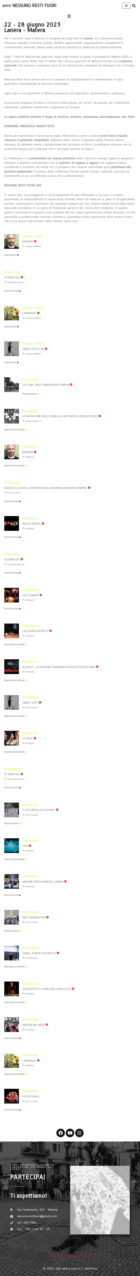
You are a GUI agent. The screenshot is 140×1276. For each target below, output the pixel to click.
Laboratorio (10, 254)
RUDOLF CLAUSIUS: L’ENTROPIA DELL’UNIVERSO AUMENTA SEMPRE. (45, 488)
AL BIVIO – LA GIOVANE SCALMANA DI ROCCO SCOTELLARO (58, 667)
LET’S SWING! (30, 595)
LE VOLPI (27, 738)
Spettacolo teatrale (14, 429)
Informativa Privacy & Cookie (70, 1255)
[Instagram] (79, 1133)
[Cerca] (134, 6)
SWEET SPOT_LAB (33, 349)
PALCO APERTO (31, 523)
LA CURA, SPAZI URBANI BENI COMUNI (45, 384)
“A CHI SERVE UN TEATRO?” (38, 810)
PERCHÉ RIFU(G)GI (33, 1025)
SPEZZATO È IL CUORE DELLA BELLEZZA (46, 989)
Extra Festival (11, 290)
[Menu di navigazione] (126, 6)
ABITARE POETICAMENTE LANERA (42, 881)
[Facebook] (60, 1133)
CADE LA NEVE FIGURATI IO (39, 953)
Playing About (29, 393)
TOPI (25, 846)
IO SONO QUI (12, 277)
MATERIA (27, 241)
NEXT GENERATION (33, 917)
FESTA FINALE (30, 1096)
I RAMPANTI (29, 313)
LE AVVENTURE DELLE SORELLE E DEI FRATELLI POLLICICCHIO (60, 416)
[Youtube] (70, 1133)
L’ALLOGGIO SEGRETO (35, 631)
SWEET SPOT (30, 702)
